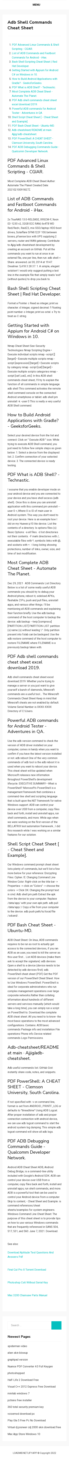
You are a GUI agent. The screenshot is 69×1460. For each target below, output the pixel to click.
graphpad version (18, 1359)
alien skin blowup (18, 1352)
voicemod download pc (21, 1413)
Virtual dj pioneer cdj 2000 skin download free (34, 1427)
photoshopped (16, 1373)
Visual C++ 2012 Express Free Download (32, 1386)
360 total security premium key (26, 1407)
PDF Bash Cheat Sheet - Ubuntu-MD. (33, 125)
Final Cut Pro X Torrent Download (27, 1269)
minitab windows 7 (18, 1393)
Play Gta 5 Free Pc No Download (27, 1420)
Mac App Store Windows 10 (24, 1434)
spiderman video (17, 1346)
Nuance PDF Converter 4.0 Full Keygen (30, 1366)
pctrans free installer (20, 1400)
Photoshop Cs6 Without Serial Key (28, 1282)
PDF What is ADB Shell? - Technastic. (34, 87)
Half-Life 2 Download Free (23, 1380)
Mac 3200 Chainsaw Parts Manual (27, 1295)
